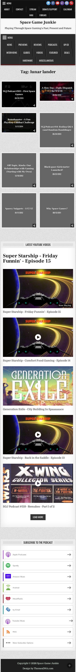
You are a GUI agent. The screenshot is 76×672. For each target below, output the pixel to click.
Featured (53, 52)
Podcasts (52, 45)
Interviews (11, 52)
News (9, 45)
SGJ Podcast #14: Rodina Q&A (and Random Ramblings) (57, 128)
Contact (19, 9)
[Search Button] (71, 3)
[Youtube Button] (58, 3)
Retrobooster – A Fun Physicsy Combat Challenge (19, 121)
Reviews (38, 45)
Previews (22, 45)
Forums (42, 15)
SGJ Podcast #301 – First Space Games (19, 93)
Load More (38, 517)
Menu (9, 3)
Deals (67, 52)
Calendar (67, 9)
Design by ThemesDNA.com (38, 668)
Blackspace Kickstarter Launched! (57, 168)
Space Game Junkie (38, 22)
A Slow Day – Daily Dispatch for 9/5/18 (57, 89)
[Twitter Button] (48, 3)
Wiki (31, 15)
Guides (26, 52)
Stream (33, 9)
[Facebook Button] (53, 3)
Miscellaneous (46, 60)
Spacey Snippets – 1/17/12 (19, 208)
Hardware (28, 60)
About (7, 9)
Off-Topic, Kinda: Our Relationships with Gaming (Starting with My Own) (19, 168)
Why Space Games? (57, 208)
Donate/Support (49, 9)
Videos (39, 52)
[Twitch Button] (62, 3)
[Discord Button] (67, 3)
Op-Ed (66, 45)
